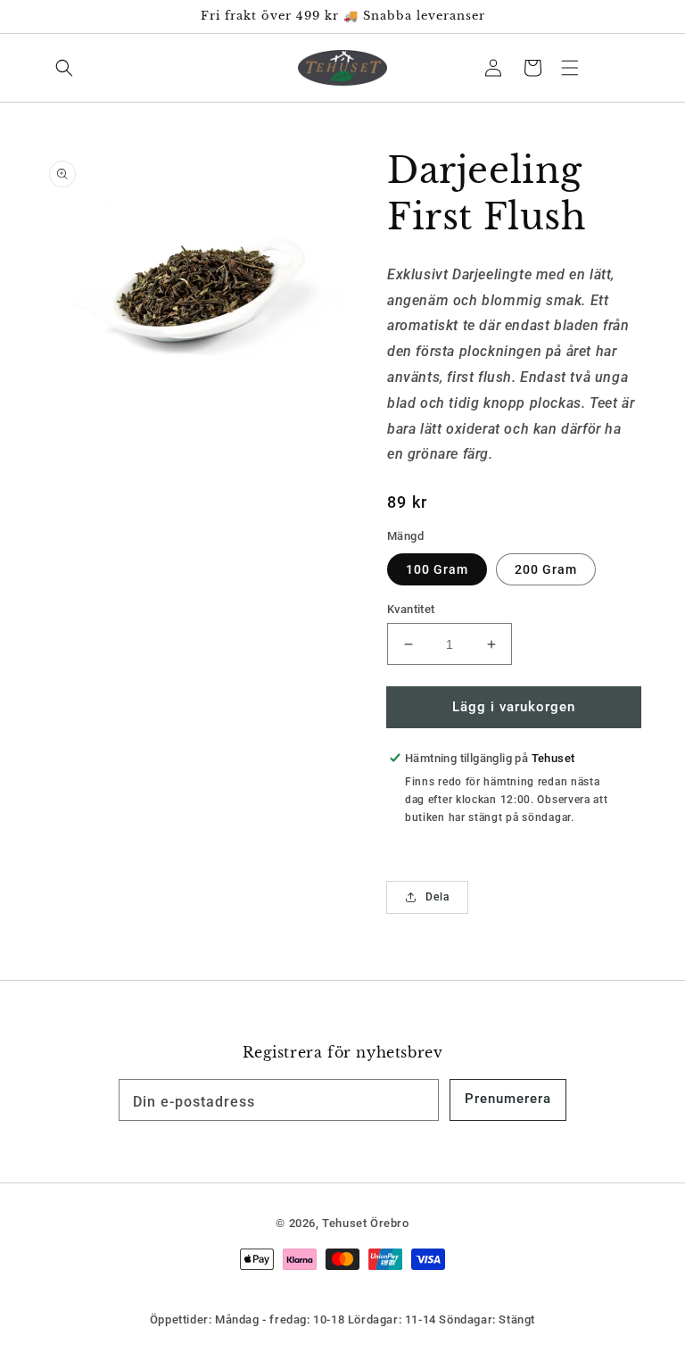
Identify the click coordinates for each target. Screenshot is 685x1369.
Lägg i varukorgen (513, 707)
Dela (437, 897)
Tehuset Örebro (365, 1223)
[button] (570, 67)
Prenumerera (508, 1099)
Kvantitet (411, 609)
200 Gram (546, 569)
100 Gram (437, 569)
